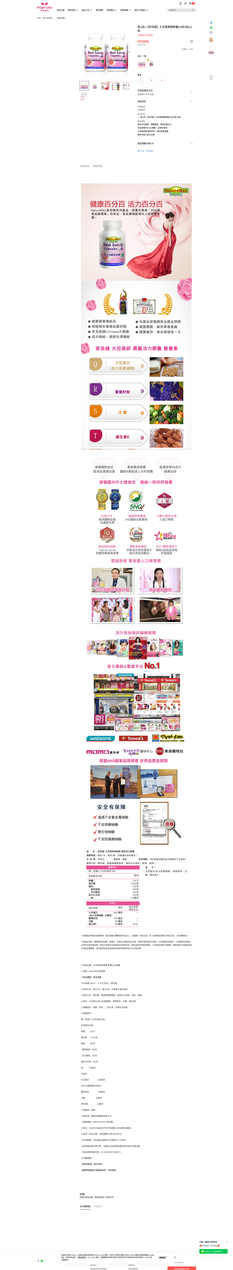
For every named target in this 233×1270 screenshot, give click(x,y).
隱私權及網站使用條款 (98, 1269)
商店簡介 (93, 1265)
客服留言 (131, 1265)
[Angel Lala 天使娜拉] (44, 7)
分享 (142, 151)
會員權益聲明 (133, 1269)
